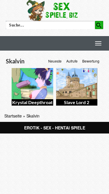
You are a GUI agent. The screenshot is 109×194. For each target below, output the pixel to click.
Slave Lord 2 (76, 102)
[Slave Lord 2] (77, 83)
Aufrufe (72, 60)
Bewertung (90, 60)
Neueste (55, 60)
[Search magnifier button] (99, 25)
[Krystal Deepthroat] (32, 83)
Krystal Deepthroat (32, 102)
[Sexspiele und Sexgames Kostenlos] (54, 10)
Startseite (13, 116)
